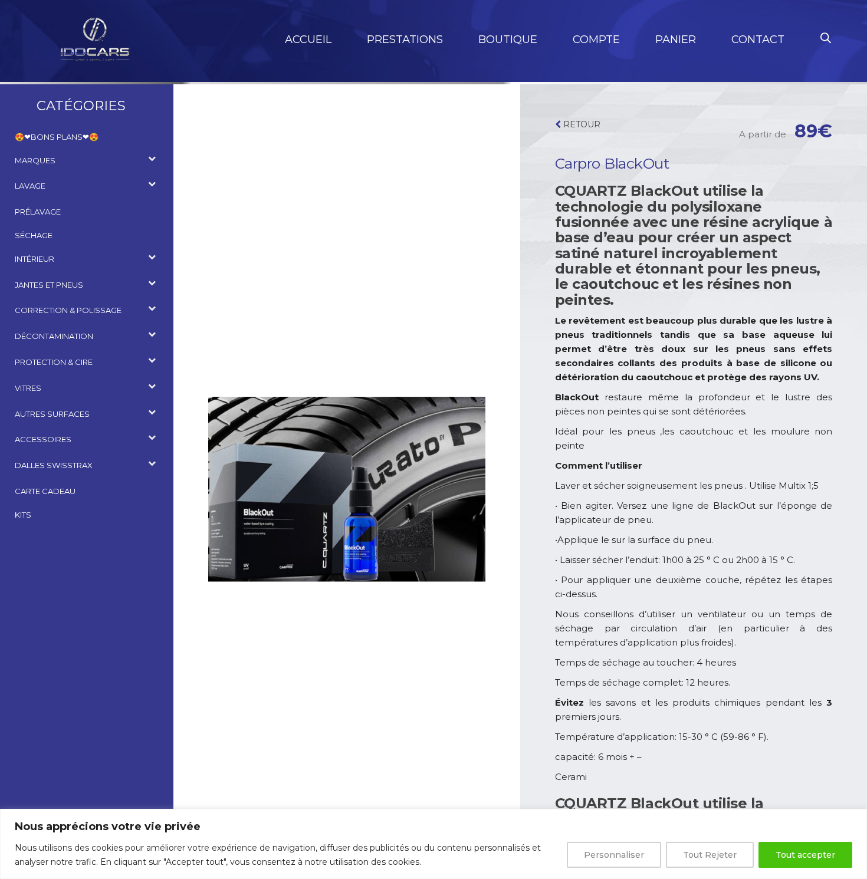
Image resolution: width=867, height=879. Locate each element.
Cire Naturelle (55, 376)
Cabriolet (45, 427)
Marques (35, 160)
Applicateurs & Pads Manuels (84, 453)
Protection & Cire (54, 362)
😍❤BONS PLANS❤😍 (56, 136)
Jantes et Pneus (49, 284)
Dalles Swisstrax (54, 465)
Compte (596, 39)
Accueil (308, 39)
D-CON (37, 174)
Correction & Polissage (68, 310)
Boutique (507, 39)
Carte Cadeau (45, 491)
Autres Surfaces (52, 414)
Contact (757, 39)
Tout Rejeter (710, 855)
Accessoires (49, 200)
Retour (580, 124)
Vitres (28, 388)
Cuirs (34, 273)
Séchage (33, 235)
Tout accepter (805, 855)
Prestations (405, 39)
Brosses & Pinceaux (64, 298)
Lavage (30, 185)
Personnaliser (614, 855)
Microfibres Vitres (62, 402)
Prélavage (38, 211)
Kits (23, 514)
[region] (433, 844)
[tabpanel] (346, 488)
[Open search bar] (826, 38)
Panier (675, 39)
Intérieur (34, 259)
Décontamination (54, 336)
